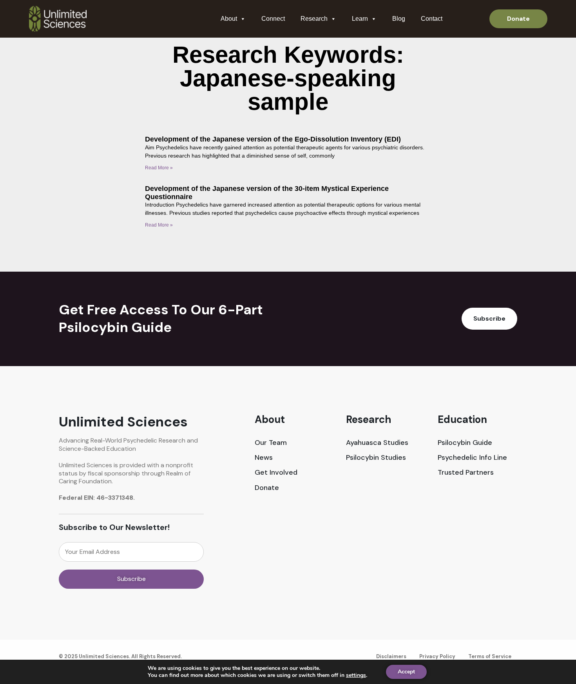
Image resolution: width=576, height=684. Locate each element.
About (229, 18)
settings (356, 675)
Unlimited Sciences (123, 422)
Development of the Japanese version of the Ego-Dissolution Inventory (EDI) (273, 139)
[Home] (58, 19)
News (264, 457)
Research (314, 18)
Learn (360, 18)
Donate (267, 487)
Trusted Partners (466, 472)
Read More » (159, 168)
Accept (406, 671)
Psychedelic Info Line (472, 457)
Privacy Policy (437, 656)
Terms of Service (489, 656)
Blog (398, 18)
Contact (431, 18)
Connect (273, 18)
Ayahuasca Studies (377, 442)
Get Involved (276, 472)
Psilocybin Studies (376, 457)
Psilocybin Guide (465, 442)
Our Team (271, 442)
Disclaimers (391, 656)
